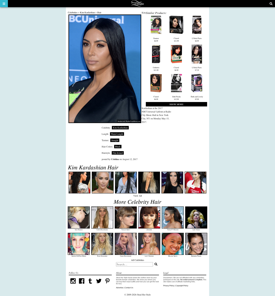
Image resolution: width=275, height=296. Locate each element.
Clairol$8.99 (176, 68)
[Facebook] (81, 285)
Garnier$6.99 (156, 39)
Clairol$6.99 (156, 97)
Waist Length (117, 133)
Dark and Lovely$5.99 (197, 97)
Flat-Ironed (118, 152)
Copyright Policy (181, 286)
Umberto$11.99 (156, 68)
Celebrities (72, 12)
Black (117, 146)
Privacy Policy (168, 286)
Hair (99, 12)
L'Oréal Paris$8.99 (197, 39)
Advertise (119, 288)
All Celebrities (137, 259)
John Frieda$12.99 (176, 97)
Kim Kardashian (87, 12)
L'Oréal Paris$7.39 (197, 68)
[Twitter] (99, 285)
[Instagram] (73, 285)
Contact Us (129, 288)
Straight (114, 140)
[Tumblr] (90, 285)
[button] (4, 3)
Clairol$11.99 (176, 39)
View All (137, 195)
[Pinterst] (107, 285)
